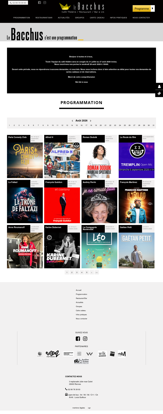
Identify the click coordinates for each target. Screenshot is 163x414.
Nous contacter (81, 318)
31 (153, 125)
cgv (89, 408)
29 (144, 125)
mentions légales (78, 408)
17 (86, 125)
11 (57, 125)
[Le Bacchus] (81, 10)
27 (134, 125)
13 (67, 125)
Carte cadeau (81, 310)
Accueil (78, 290)
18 (91, 125)
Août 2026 (81, 120)
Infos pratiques (81, 314)
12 (62, 125)
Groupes (79, 306)
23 (115, 125)
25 (125, 125)
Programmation (81, 294)
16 (81, 125)
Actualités (79, 302)
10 (53, 125)
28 (139, 125)
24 (120, 125)
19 (96, 125)
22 (110, 125)
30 (149, 125)
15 (77, 125)
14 (72, 125)
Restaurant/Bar (81, 298)
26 (129, 125)
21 (105, 125)
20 (101, 125)
